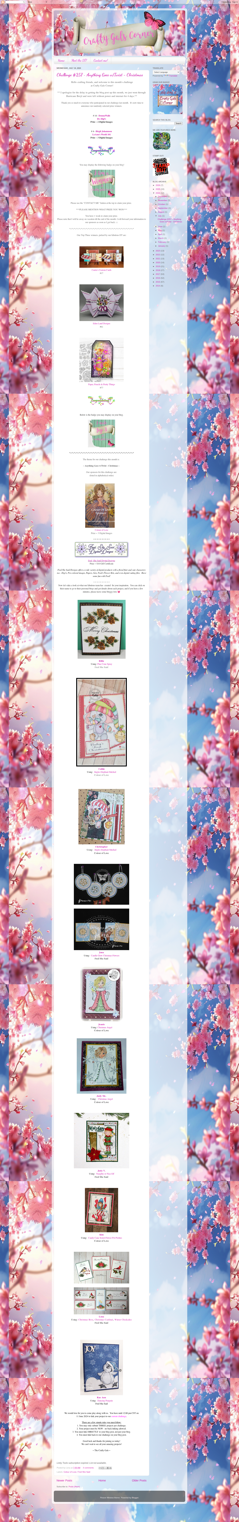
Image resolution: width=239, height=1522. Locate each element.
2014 (158, 286)
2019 (158, 266)
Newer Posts (64, 1480)
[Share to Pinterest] (110, 1468)
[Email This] (100, 1468)
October (162, 204)
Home (61, 60)
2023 (158, 251)
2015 (158, 282)
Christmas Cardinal (104, 1319)
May (160, 230)
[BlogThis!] (102, 1468)
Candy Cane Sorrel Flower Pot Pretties (105, 1237)
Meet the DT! (79, 60)
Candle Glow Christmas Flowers (104, 955)
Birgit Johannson (104, 131)
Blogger (135, 1498)
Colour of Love (101, 529)
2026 (158, 185)
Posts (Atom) (74, 1486)
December (163, 196)
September (163, 208)
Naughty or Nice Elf (105, 1173)
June (160, 226)
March (161, 238)
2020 (158, 262)
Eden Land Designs (101, 323)
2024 (158, 193)
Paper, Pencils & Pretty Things (101, 384)
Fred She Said (84, 1472)
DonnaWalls (104, 115)
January (162, 246)
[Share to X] (105, 1468)
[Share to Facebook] (107, 1468)
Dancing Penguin (105, 1400)
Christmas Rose (85, 1319)
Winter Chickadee (123, 1319)
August (161, 212)
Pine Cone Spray (104, 663)
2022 (158, 254)
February (162, 242)
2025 (158, 189)
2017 (158, 274)
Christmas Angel (105, 1027)
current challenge (118, 1416)
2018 (158, 270)
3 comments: (89, 1468)
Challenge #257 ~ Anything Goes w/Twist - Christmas (100, 74)
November (163, 200)
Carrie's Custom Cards (101, 269)
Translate (173, 76)
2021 (158, 258)
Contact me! (101, 60)
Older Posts (139, 1480)
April (160, 234)
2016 (158, 278)
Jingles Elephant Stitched (105, 771)
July (160, 216)
